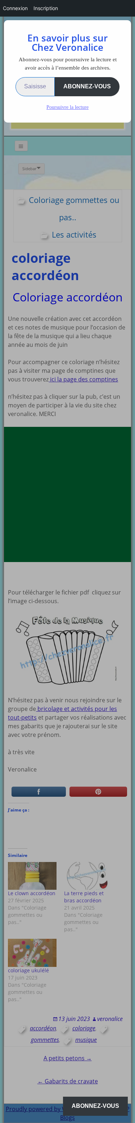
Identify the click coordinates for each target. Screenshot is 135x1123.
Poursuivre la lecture (67, 107)
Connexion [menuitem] (15, 8)
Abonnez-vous (87, 86)
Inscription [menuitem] (45, 8)
